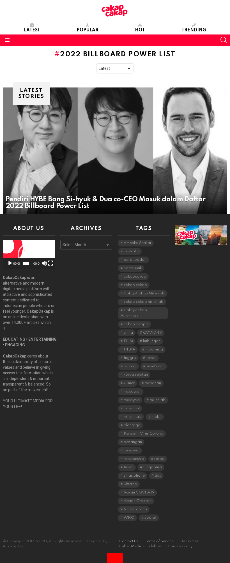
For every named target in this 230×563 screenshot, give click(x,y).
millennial (132, 408)
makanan (153, 383)
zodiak (150, 518)
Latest (32, 30)
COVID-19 (152, 332)
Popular (87, 30)
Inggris (130, 358)
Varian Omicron (137, 501)
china (128, 332)
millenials (157, 400)
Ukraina (130, 484)
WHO (129, 518)
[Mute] (44, 263)
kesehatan (155, 366)
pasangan (133, 442)
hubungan (151, 341)
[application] (29, 254)
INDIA (129, 349)
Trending (193, 30)
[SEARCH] (223, 40)
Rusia (128, 467)
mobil (156, 417)
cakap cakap (135, 285)
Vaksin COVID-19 (139, 492)
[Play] (10, 263)
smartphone (134, 475)
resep (159, 459)
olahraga (132, 425)
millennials (132, 417)
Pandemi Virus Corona (143, 433)
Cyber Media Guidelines (140, 546)
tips (158, 475)
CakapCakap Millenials (144, 293)
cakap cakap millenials (144, 302)
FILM (128, 341)
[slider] (26, 263)
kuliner (129, 383)
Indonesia (154, 349)
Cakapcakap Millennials (133, 313)
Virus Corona (135, 509)
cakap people (136, 324)
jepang (130, 366)
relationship (134, 459)
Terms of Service (159, 541)
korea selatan (136, 375)
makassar (132, 391)
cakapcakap (135, 276)
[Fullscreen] (50, 263)
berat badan (135, 260)
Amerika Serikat (137, 243)
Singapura (152, 467)
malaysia (132, 400)
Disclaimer (189, 541)
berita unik (133, 268)
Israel (151, 358)
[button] (29, 254)
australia (131, 251)
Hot (140, 30)
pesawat (132, 450)
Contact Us (128, 541)
